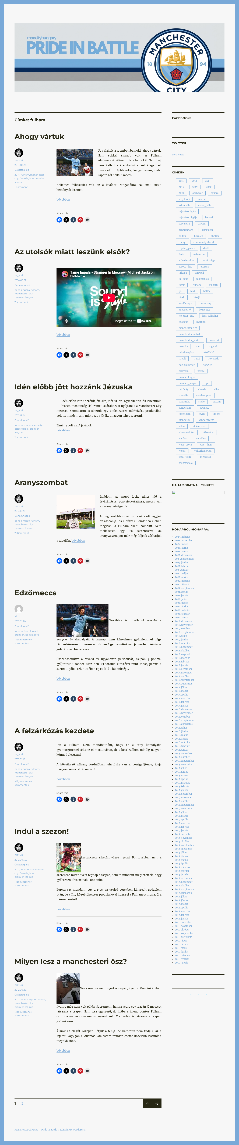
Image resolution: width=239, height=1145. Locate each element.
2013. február (182, 870)
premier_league (24, 297)
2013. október (182, 841)
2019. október (182, 628)
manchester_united (190, 340)
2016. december (183, 709)
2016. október (182, 716)
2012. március (182, 911)
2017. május (181, 691)
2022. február (182, 584)
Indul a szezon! (42, 831)
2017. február (182, 702)
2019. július (181, 635)
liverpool (201, 321)
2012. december (183, 878)
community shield (204, 242)
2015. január (181, 790)
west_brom (185, 444)
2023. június (181, 562)
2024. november (184, 540)
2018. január (181, 665)
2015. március (182, 782)
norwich (207, 364)
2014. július (181, 812)
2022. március (183, 580)
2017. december (183, 669)
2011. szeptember (184, 933)
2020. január (182, 617)
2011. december (183, 922)
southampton (204, 395)
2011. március (182, 955)
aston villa (184, 205)
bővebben (63, 199)
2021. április (181, 591)
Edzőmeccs (35, 592)
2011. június (181, 944)
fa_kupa (183, 278)
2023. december (183, 555)
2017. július (181, 687)
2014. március (182, 823)
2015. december (183, 753)
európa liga (209, 260)
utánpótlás (185, 420)
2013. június (181, 856)
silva (36, 634)
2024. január (182, 551)
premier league (187, 377)
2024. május (181, 544)
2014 (17, 174)
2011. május (181, 948)
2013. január (181, 874)
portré (201, 371)
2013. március (182, 867)
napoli (182, 358)
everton (205, 266)
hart (192, 291)
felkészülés (202, 278)
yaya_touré (185, 456)
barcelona (184, 223)
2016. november (184, 713)
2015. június (181, 771)
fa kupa (183, 272)
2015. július (181, 768)
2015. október (182, 757)
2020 (209, 187)
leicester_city (186, 315)
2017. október (182, 676)
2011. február (182, 959)
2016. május (181, 735)
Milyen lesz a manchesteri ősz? (71, 961)
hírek (182, 297)
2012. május (181, 904)
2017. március (182, 698)
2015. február (182, 786)
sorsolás (183, 395)
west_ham (206, 444)
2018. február (182, 661)
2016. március (182, 742)
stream (217, 401)
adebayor (197, 193)
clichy (182, 242)
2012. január (181, 918)
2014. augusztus (183, 808)
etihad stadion (187, 260)
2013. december (183, 834)
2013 (207, 180)
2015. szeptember (184, 760)
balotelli (209, 217)
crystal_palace (187, 248)
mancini (214, 340)
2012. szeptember (184, 889)
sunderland (185, 407)
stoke (201, 401)
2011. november (183, 926)
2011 (181, 180)
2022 (181, 193)
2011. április (181, 951)
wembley (201, 438)
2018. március (182, 658)
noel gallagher (187, 364)
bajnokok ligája (187, 211)
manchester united (189, 334)
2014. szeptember (184, 804)
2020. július (181, 599)
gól (180, 291)
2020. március (183, 610)
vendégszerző (206, 420)
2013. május (181, 859)
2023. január (181, 569)
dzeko (182, 254)
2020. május (181, 602)
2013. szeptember (184, 845)
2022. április (181, 577)
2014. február (182, 826)
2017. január (181, 705)
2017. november (183, 672)
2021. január (181, 595)
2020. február (182, 613)
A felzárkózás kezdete (54, 730)
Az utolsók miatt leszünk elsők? (72, 251)
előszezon (199, 254)
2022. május (181, 573)
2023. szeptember (184, 558)
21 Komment (22, 533)
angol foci (184, 199)
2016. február (182, 746)
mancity (183, 346)
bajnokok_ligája (188, 217)
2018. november (183, 646)
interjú (196, 297)
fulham (25, 174)
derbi (206, 248)
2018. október (182, 650)
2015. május (181, 775)
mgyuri (19, 160)
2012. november (183, 881)
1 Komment (21, 187)
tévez (202, 413)
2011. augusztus (183, 937)
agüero (215, 193)
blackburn (207, 230)
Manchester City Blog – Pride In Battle (36, 1129)
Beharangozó (22, 285)
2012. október (182, 885)
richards (201, 389)
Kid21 (17, 616)
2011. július (181, 940)
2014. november (183, 797)
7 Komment (21, 302)
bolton (182, 236)
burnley (198, 236)
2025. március (183, 536)
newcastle (213, 358)
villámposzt (199, 426)
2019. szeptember (184, 632)
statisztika (184, 401)
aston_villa (204, 205)
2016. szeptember (184, 720)
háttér (206, 291)
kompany (206, 303)
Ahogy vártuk (39, 136)
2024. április (181, 547)
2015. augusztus (183, 764)
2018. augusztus (183, 654)
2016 (181, 187)
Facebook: (181, 118)
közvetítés (204, 309)
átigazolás (205, 456)
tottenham (185, 413)
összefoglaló (27, 178)
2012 (17, 869)
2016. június (181, 731)
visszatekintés (187, 432)
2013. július (181, 852)
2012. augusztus (183, 892)
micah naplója (186, 352)
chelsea (215, 236)
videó (182, 426)
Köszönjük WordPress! (73, 1129)
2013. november (183, 837)
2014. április (181, 819)
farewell (199, 272)
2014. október (182, 801)
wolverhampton (203, 450)
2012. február (182, 915)
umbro (216, 413)
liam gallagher (210, 315)
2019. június (181, 639)
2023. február (182, 566)
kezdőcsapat (185, 303)
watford (183, 438)
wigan (182, 450)
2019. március (182, 643)
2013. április (181, 863)
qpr (207, 383)
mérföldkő (208, 352)
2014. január (181, 830)
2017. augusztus (183, 683)
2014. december (183, 793)
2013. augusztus (183, 848)
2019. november (184, 624)
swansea (204, 407)
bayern (202, 223)
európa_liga (185, 266)
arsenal (202, 199)
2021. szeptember (184, 588)
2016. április (181, 738)
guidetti (213, 285)
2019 (195, 187)
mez (198, 346)
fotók (182, 285)
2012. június (181, 900)
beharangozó (22, 289)
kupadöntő (185, 309)
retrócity (183, 389)
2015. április (181, 779)
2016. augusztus (184, 724)
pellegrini (184, 371)
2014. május (181, 815)
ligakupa (183, 321)
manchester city (24, 293)
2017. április (181, 694)
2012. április (181, 907)
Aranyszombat (41, 482)
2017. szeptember (184, 680)
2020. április (181, 606)
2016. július (181, 727)
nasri (197, 358)
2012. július (181, 896)
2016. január (181, 749)
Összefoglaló (22, 169)
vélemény (208, 432)
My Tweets (178, 154)
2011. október (182, 929)
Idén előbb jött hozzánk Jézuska (73, 387)
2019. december (183, 621)
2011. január (181, 962)
